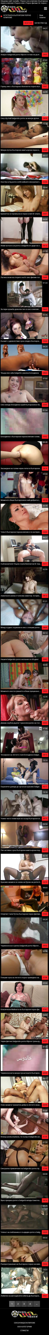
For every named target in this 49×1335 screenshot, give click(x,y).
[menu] (45, 8)
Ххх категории (24, 1327)
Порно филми (32, 3)
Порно (23, 1)
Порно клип (20, 3)
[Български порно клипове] (14, 8)
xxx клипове (32, 1)
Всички (28, 23)
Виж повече (42, 16)
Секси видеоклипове (24, 1323)
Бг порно (43, 3)
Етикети (24, 1330)
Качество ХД (41, 23)
